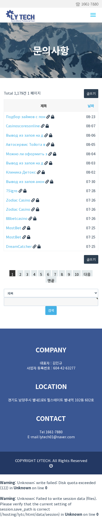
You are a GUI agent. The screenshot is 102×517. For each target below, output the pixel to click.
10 (77, 274)
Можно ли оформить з (27, 153)
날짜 (90, 105)
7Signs (12, 190)
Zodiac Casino (18, 200)
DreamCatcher (19, 246)
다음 (87, 274)
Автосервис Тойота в (26, 144)
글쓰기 (91, 93)
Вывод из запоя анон (25, 181)
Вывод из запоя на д (25, 135)
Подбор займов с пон (26, 116)
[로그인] (51, 465)
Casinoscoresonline (23, 125)
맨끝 (51, 280)
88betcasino (17, 218)
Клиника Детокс (21, 172)
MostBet (14, 227)
